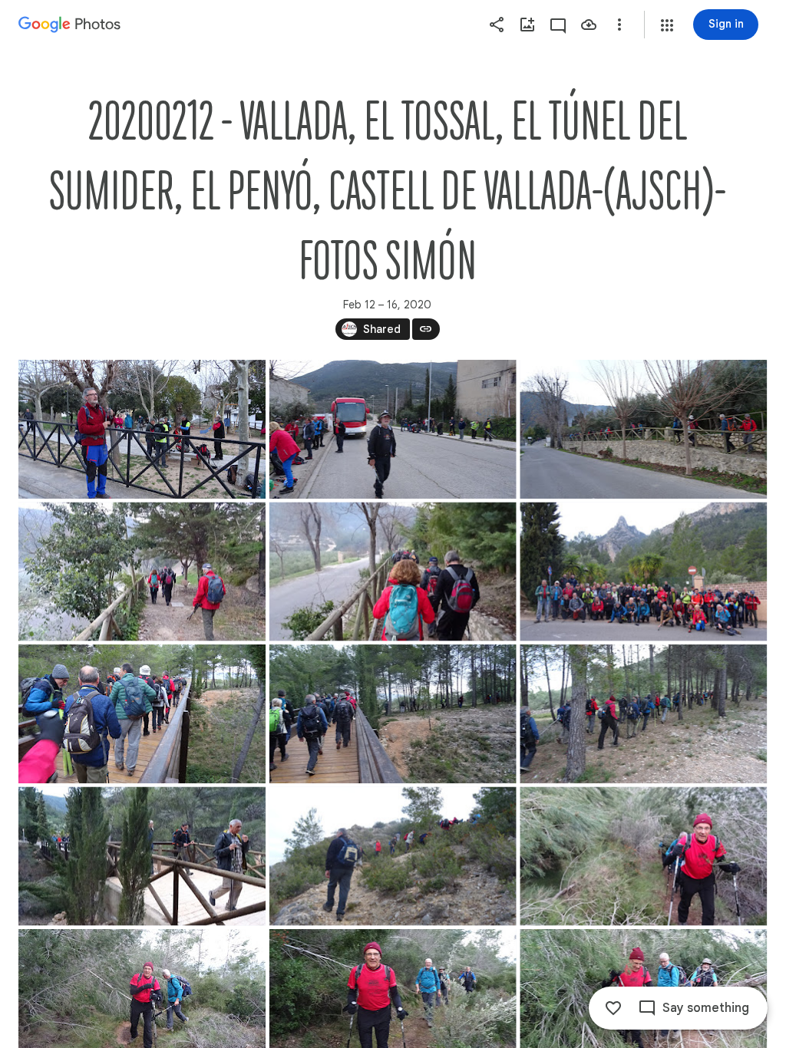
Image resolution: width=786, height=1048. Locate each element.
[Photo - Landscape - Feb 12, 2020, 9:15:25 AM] (393, 572)
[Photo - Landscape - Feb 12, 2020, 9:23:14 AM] (643, 713)
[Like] (613, 1008)
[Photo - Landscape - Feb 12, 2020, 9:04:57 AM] (142, 429)
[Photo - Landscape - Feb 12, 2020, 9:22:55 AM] (393, 713)
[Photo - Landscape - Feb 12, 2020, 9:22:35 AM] (142, 713)
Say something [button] (705, 1008)
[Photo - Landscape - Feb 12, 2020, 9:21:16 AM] (643, 572)
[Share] (496, 24)
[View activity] (558, 24)
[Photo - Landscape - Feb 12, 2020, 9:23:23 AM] (142, 856)
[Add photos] (527, 24)
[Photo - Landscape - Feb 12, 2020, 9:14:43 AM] (142, 572)
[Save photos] (588, 24)
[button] (667, 25)
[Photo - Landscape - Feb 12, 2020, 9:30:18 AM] (393, 856)
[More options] (619, 24)
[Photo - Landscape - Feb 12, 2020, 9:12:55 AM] (643, 429)
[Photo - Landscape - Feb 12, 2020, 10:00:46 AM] (643, 856)
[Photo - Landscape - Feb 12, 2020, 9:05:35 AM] (393, 429)
